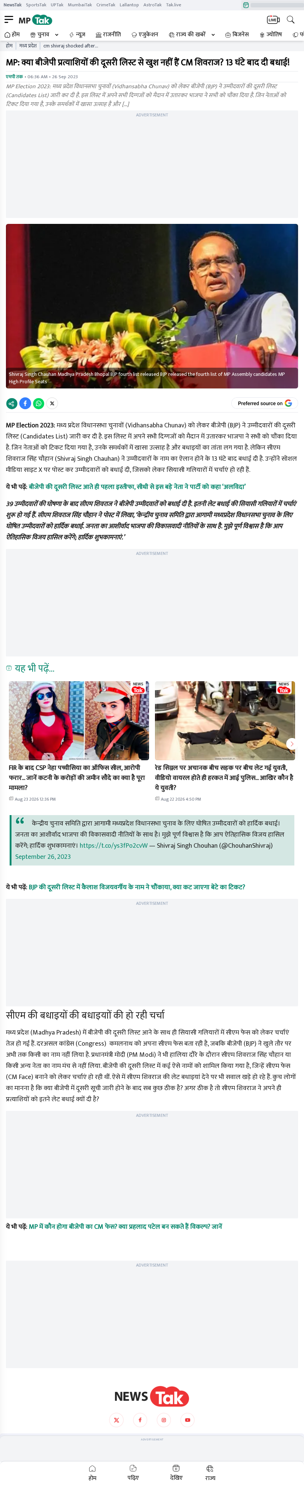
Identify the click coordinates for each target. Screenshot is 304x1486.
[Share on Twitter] (52, 403)
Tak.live (173, 5)
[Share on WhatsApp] (38, 403)
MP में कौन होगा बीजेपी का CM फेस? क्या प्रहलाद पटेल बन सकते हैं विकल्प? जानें (125, 1226)
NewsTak (13, 5)
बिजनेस (240, 34)
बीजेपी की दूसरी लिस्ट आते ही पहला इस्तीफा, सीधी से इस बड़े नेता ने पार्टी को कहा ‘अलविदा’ (137, 487)
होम (16, 34)
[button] (79, 720)
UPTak (57, 5)
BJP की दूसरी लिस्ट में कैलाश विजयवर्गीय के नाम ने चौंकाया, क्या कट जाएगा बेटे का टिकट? (137, 887)
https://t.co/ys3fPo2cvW (114, 845)
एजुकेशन (148, 34)
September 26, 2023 (43, 857)
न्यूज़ (80, 34)
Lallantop (129, 5)
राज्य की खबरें (191, 34)
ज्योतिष (274, 34)
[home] (152, 1396)
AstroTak (152, 5)
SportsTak (36, 5)
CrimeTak (105, 5)
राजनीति (112, 34)
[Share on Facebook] (25, 403)
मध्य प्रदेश (28, 46)
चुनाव (43, 34)
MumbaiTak (80, 5)
